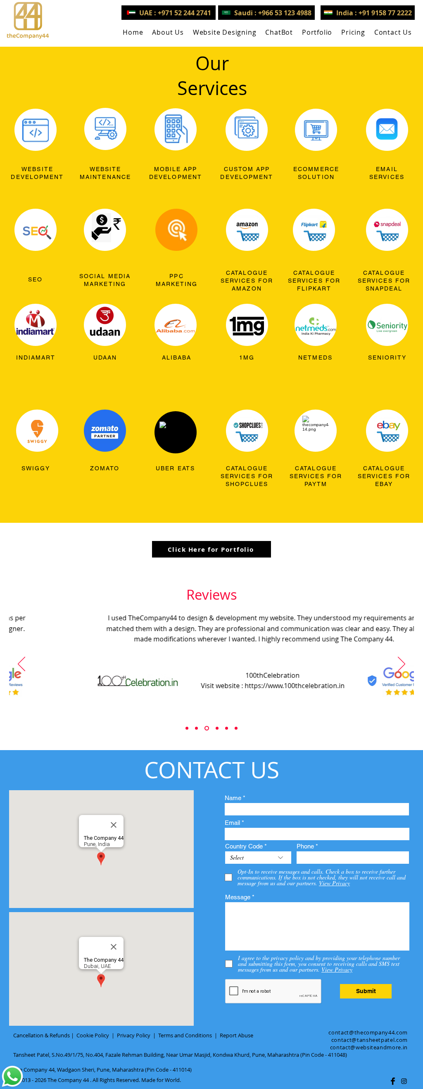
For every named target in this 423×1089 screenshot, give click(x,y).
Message (237, 897)
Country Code (244, 846)
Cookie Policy (92, 1035)
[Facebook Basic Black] (393, 1081)
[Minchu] (186, 728)
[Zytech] (236, 728)
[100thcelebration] (206, 728)
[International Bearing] (217, 728)
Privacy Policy (133, 1035)
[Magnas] (226, 728)
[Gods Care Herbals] (196, 728)
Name (233, 798)
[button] (224, 32)
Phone (305, 846)
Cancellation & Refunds (41, 1035)
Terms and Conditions (185, 1035)
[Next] (401, 664)
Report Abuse (236, 1035)
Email (232, 823)
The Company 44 (68, 1080)
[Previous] (21, 664)
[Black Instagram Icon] (404, 1081)
